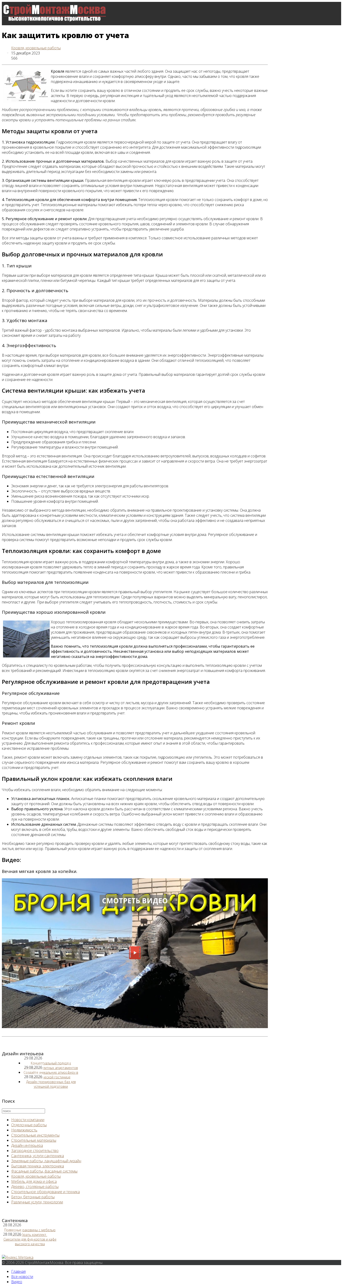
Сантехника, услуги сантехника (37, 1155)
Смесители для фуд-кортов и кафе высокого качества (30, 1241)
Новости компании (27, 1119)
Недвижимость (24, 1130)
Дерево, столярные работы (35, 1186)
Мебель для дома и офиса (34, 1181)
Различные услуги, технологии (37, 1202)
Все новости (22, 76)
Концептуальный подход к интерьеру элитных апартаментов (51, 1065)
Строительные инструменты (35, 1135)
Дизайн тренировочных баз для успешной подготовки (51, 1084)
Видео (16, 99)
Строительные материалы (33, 1140)
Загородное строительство (35, 1150)
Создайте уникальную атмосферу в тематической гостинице (51, 1074)
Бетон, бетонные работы (33, 1196)
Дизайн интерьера (27, 1145)
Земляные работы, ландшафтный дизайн (46, 1160)
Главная (18, 1271)
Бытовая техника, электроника (37, 1166)
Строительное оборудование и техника (45, 1191)
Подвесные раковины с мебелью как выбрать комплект (30, 1232)
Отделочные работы (29, 1124)
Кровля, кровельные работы (36, 47)
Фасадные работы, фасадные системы (44, 1171)
